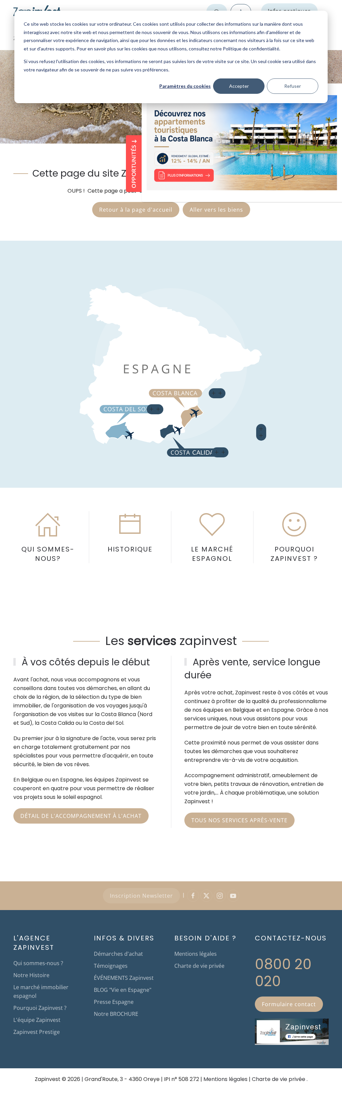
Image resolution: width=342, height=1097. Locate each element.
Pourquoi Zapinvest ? (39, 1008)
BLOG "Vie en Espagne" (122, 990)
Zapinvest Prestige (36, 1032)
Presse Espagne (114, 1002)
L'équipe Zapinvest (36, 1020)
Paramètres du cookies (185, 86)
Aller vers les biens (216, 209)
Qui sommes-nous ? (38, 963)
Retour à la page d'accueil (135, 209)
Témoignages (111, 965)
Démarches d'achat (118, 953)
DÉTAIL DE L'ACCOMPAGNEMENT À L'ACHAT (81, 816)
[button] (155, 409)
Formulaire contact (289, 1004)
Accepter (239, 86)
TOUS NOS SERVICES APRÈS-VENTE (239, 820)
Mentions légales (195, 953)
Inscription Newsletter (141, 895)
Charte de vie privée (199, 965)
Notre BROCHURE (116, 1014)
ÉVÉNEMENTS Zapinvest (124, 977)
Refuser (292, 86)
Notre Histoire (31, 975)
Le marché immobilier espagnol (40, 991)
